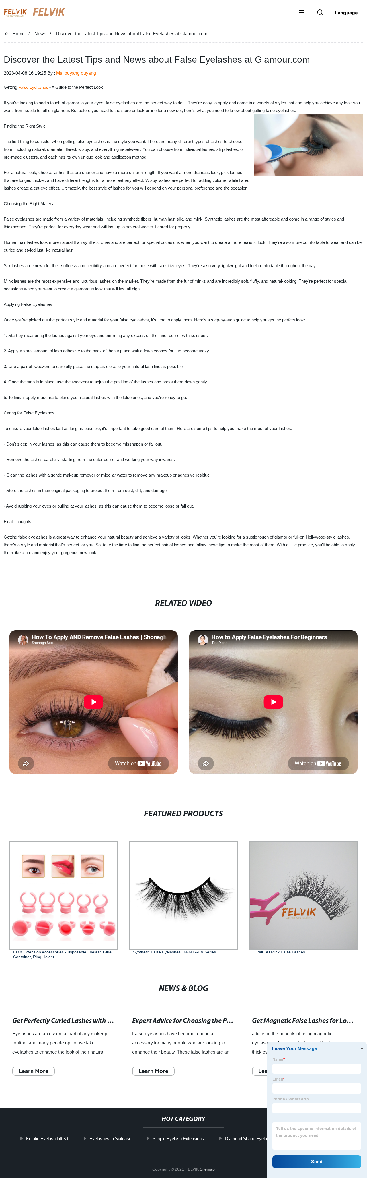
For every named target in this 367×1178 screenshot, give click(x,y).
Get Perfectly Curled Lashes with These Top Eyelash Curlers (97, 1021)
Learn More (33, 1071)
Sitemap (207, 1169)
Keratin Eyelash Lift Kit (47, 1138)
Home (18, 33)
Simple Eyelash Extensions (178, 1138)
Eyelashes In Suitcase (110, 1138)
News (40, 33)
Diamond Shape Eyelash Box (252, 1138)
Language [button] (346, 12)
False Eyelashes (33, 87)
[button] (301, 13)
